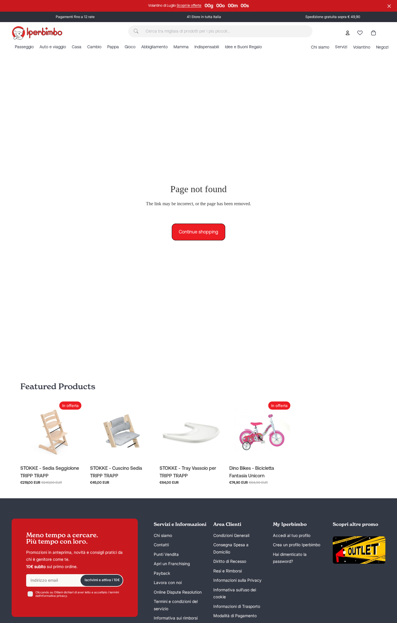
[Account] (347, 32)
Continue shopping (198, 231)
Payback (162, 573)
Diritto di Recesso (229, 561)
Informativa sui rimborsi (176, 617)
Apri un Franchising (172, 563)
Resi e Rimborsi (227, 570)
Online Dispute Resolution (178, 592)
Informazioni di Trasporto (236, 606)
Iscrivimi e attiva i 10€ (102, 580)
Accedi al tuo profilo (291, 535)
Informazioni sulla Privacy (237, 580)
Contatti (161, 544)
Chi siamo (163, 535)
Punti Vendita (166, 554)
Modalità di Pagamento (235, 615)
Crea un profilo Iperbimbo (296, 544)
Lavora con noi (168, 582)
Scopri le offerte (189, 5)
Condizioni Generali (231, 535)
